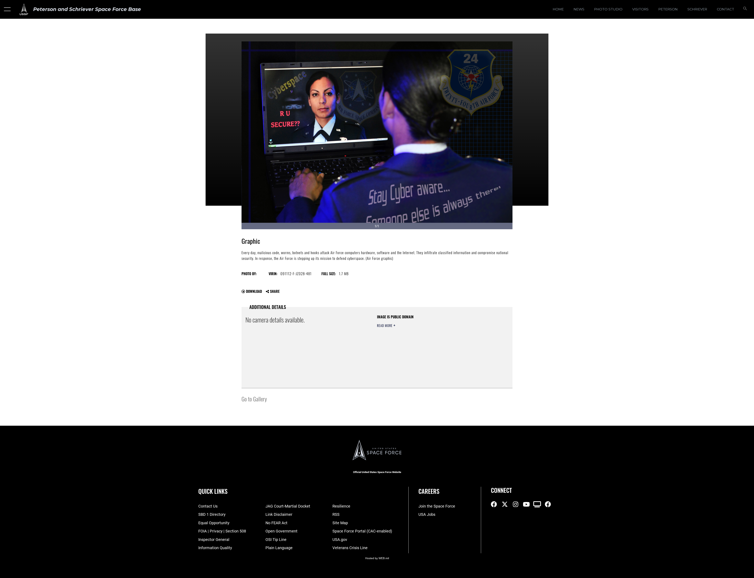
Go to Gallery (254, 398)
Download (253, 291)
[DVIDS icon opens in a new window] (537, 504)
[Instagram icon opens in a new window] (515, 504)
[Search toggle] (744, 9)
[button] (6, 9)
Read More (385, 325)
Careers (428, 491)
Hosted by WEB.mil (377, 558)
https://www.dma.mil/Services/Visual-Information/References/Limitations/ (423, 350)
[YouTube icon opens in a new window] (526, 504)
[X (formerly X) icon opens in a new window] (505, 504)
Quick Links (213, 491)
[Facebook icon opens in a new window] (494, 504)
